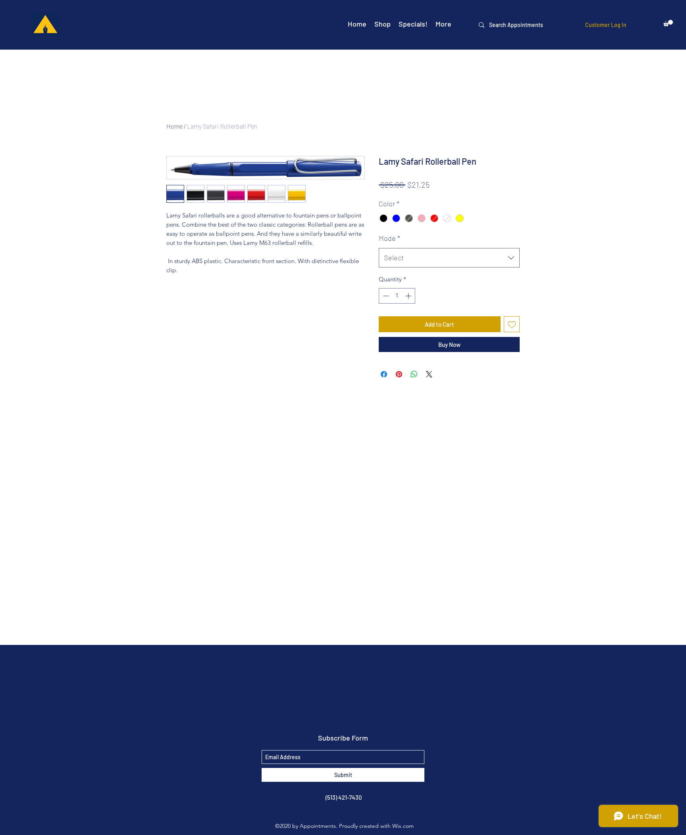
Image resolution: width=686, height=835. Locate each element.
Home (174, 126)
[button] (668, 23)
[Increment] (409, 296)
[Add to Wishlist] (512, 324)
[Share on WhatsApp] (414, 374)
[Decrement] (385, 296)
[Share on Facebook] (384, 374)
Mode (389, 238)
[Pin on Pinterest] (399, 374)
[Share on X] (429, 374)
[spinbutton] (397, 296)
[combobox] (449, 258)
